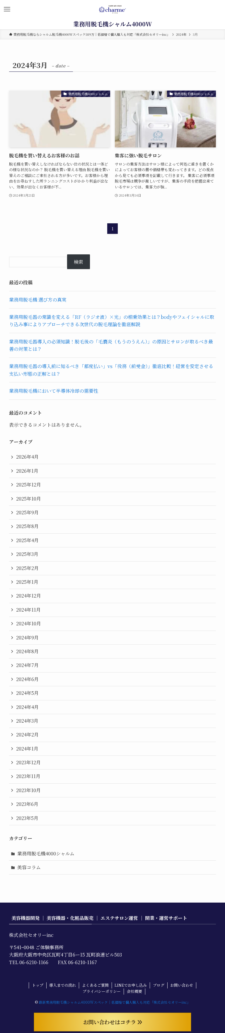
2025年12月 (28, 484)
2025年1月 (27, 581)
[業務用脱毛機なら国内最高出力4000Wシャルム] (112, 9)
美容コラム (29, 867)
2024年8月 (27, 651)
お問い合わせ (181, 985)
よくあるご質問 (95, 985)
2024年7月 (27, 665)
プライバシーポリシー (102, 991)
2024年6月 (27, 679)
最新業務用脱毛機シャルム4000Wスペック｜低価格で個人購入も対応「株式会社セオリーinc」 (114, 1002)
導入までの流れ (62, 985)
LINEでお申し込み (131, 985)
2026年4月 (27, 456)
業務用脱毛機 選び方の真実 (38, 299)
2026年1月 (27, 470)
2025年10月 (28, 498)
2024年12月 (28, 595)
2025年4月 (27, 540)
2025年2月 (27, 568)
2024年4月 (27, 707)
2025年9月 (27, 512)
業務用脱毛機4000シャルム (45, 853)
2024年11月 (28, 609)
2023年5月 (27, 818)
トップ (37, 985)
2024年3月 (27, 720)
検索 (78, 261)
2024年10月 (28, 623)
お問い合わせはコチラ (110, 1022)
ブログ (158, 985)
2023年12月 (28, 762)
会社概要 (134, 991)
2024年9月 (27, 637)
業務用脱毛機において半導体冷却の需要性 (53, 390)
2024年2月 (27, 734)
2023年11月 (28, 776)
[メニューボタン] (7, 9)
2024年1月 (27, 748)
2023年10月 (28, 790)
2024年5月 (27, 693)
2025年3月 (27, 554)
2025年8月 (27, 526)
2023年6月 (27, 804)
